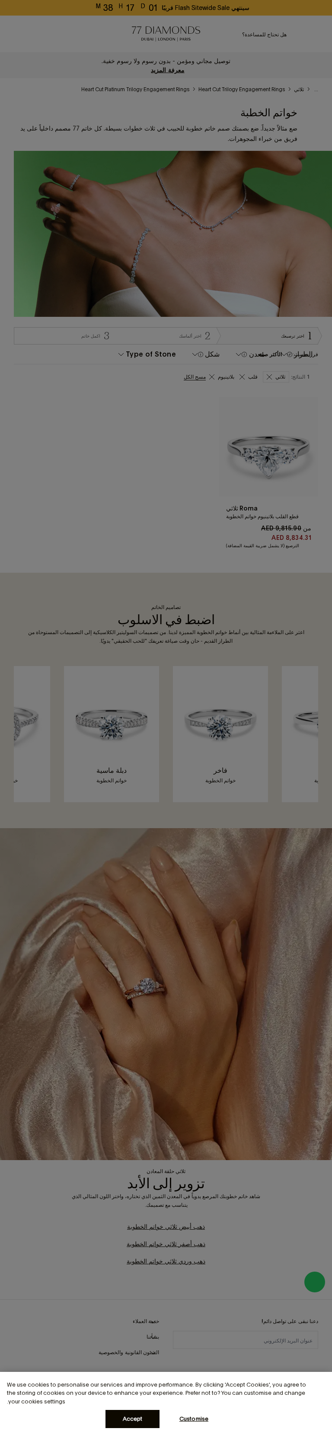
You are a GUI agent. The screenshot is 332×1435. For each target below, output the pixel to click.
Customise (193, 1419)
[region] (166, 1403)
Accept (133, 1419)
